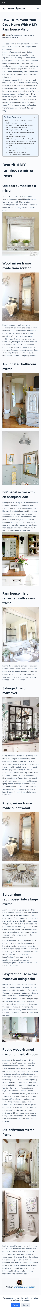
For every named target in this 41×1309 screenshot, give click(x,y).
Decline (25, 1305)
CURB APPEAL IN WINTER (10, 37)
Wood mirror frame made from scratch (21, 125)
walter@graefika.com (24, 1287)
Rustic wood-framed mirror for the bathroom (20, 149)
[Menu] (38, 8)
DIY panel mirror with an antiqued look (21, 130)
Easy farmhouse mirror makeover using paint (21, 145)
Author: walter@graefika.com (22, 154)
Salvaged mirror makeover (17, 136)
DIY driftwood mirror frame (17, 152)
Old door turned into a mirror (17, 123)
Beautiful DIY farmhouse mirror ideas (18, 120)
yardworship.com (13, 8)
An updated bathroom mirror (18, 127)
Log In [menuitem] (3, 2)
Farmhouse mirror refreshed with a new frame (21, 133)
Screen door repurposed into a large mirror (22, 141)
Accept (15, 1305)
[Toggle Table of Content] (34, 117)
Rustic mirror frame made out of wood (20, 139)
